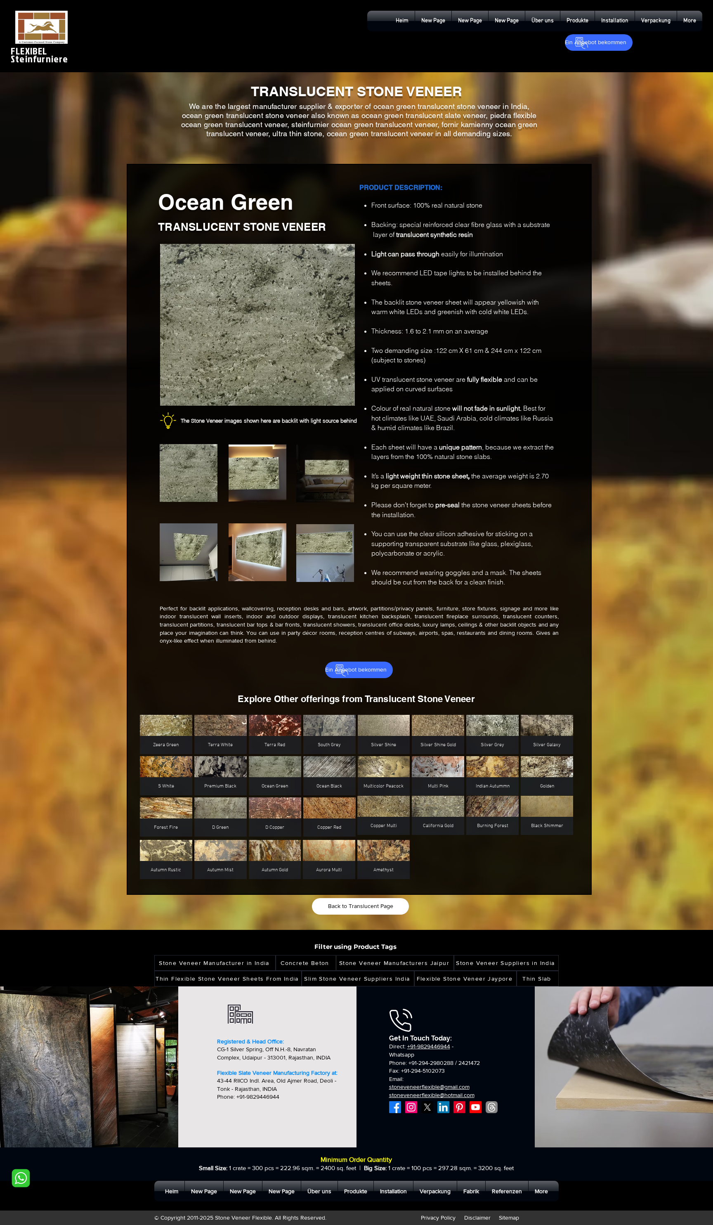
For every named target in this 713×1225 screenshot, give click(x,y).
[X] (427, 1107)
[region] (212, 476)
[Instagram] (411, 1107)
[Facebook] (395, 1107)
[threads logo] (492, 1107)
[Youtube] (476, 1107)
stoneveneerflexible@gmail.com (429, 1086)
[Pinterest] (459, 1107)
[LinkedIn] (443, 1107)
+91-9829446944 (428, 1046)
